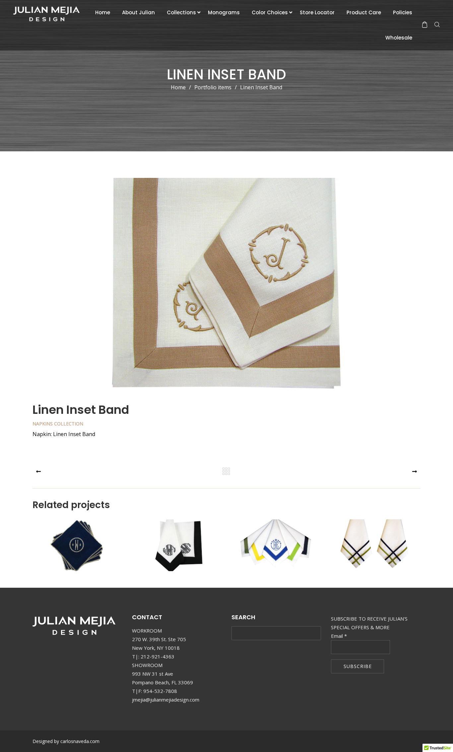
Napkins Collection (57, 423)
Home (102, 12)
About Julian (138, 12)
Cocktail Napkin (78, 549)
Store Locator (317, 12)
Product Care (364, 12)
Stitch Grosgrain (275, 549)
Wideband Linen (177, 549)
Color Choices (270, 12)
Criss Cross (374, 549)
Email (339, 636)
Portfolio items (215, 87)
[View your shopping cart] (424, 24)
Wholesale (398, 37)
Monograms (224, 12)
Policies (402, 12)
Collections (181, 12)
